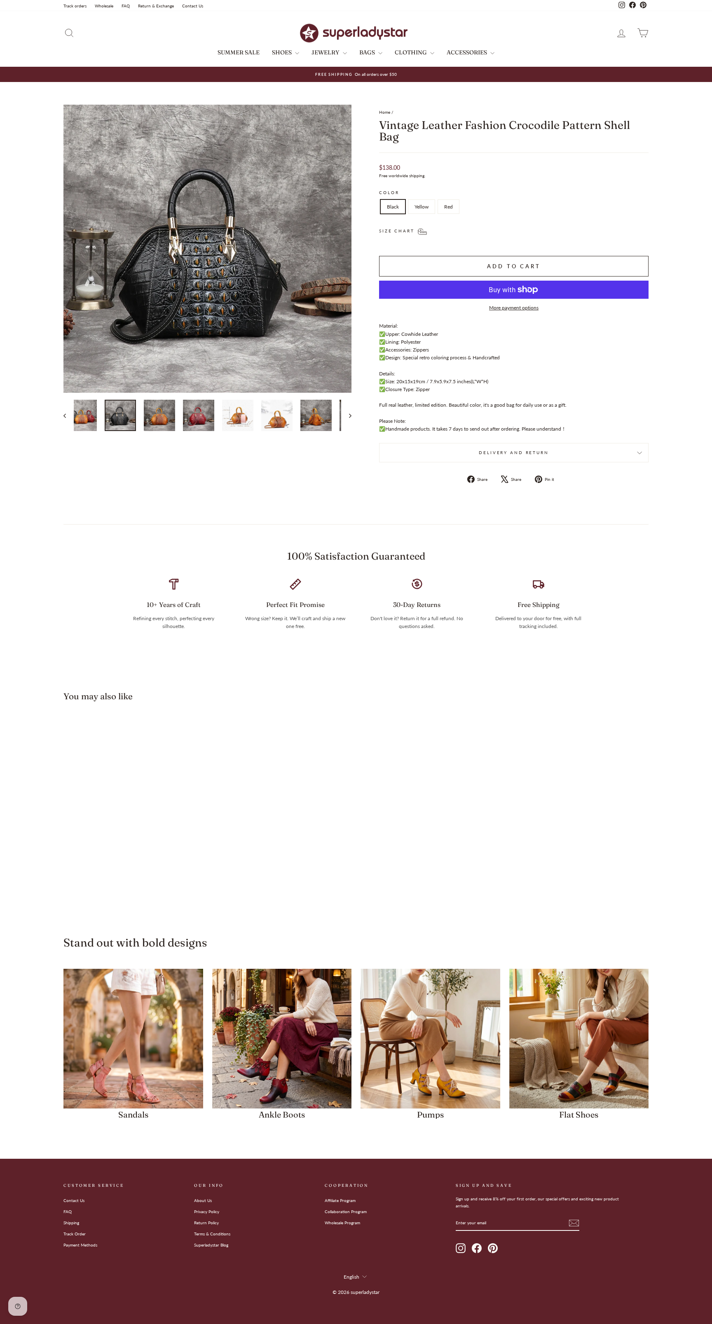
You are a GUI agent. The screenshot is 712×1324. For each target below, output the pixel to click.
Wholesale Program (342, 1222)
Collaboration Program (346, 1211)
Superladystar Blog (211, 1244)
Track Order (74, 1233)
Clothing (411, 52)
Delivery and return (514, 452)
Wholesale (104, 5)
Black (393, 207)
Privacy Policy (206, 1211)
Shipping (71, 1222)
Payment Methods (80, 1244)
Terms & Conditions (212, 1233)
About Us (203, 1200)
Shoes (282, 52)
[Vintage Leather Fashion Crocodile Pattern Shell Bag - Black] (122, 888)
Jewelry (326, 52)
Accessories (467, 52)
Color (389, 192)
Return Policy (206, 1222)
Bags (367, 52)
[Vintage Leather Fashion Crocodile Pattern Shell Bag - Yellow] (133, 888)
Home (384, 112)
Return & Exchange (156, 5)
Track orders (75, 5)
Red (448, 207)
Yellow (422, 207)
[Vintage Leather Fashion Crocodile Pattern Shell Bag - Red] (144, 888)
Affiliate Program (340, 1200)
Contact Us (192, 5)
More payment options (514, 308)
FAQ (126, 5)
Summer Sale (239, 52)
